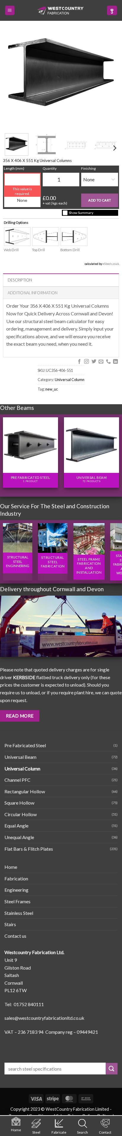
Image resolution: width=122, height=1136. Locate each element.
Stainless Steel (18, 913)
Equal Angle (16, 825)
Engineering (16, 890)
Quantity (50, 168)
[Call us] (108, 361)
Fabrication (16, 878)
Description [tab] (20, 280)
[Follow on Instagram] (86, 361)
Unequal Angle (19, 837)
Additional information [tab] (33, 292)
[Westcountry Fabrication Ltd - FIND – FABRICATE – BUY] (60, 10)
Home (10, 867)
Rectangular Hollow (24, 791)
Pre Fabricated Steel (25, 745)
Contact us (15, 936)
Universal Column (69, 379)
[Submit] (112, 1068)
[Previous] (5, 449)
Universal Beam (20, 757)
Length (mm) (14, 168)
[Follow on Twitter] (93, 361)
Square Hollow (19, 802)
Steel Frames (17, 901)
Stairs (10, 924)
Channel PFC (17, 780)
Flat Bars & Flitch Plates (28, 849)
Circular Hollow (20, 814)
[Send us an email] (101, 361)
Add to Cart (99, 200)
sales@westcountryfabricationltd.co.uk (44, 1018)
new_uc (51, 389)
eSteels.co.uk (111, 263)
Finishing (88, 168)
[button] (10, 10)
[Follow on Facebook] (79, 361)
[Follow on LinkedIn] (115, 361)
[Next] (114, 148)
